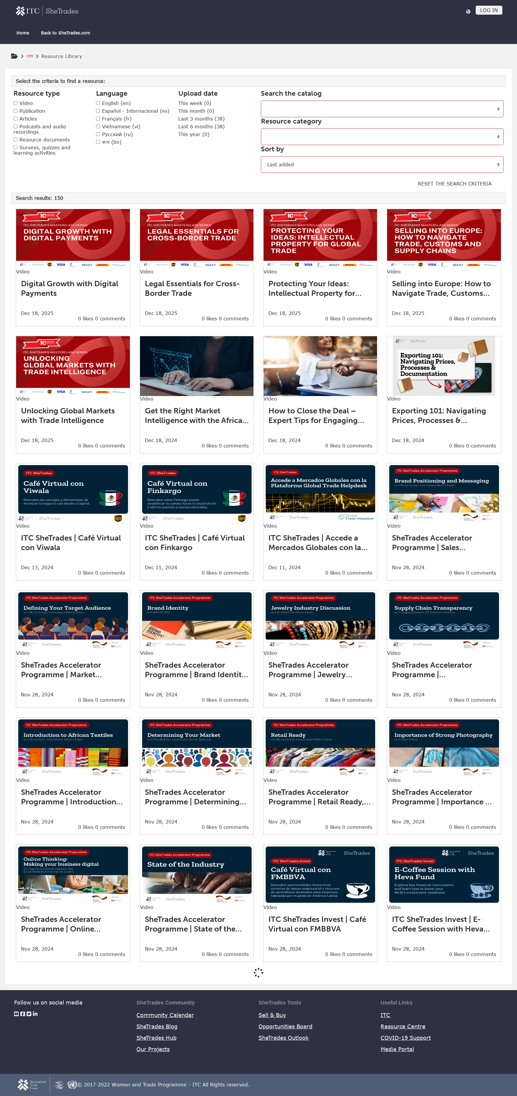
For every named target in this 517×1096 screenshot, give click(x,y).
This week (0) (194, 103)
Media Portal (397, 1049)
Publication (31, 111)
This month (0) (196, 111)
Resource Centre (403, 1026)
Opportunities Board (285, 1026)
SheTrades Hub (156, 1037)
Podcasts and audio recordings (39, 129)
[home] (47, 10)
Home (22, 32)
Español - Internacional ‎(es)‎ (134, 111)
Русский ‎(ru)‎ (116, 134)
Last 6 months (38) (201, 126)
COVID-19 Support (406, 1037)
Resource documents (44, 139)
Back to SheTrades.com (65, 32)
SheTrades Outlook (283, 1037)
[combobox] (382, 109)
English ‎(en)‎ (115, 103)
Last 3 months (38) (201, 118)
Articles (27, 118)
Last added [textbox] (280, 164)
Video (25, 103)
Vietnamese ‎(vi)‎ (120, 126)
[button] (468, 11)
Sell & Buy (272, 1015)
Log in (489, 10)
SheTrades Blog (156, 1026)
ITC (385, 1015)
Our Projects (153, 1049)
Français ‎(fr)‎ (116, 118)
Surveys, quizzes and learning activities (41, 150)
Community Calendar (165, 1015)
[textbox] (269, 108)
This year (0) (193, 134)
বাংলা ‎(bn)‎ (110, 142)
